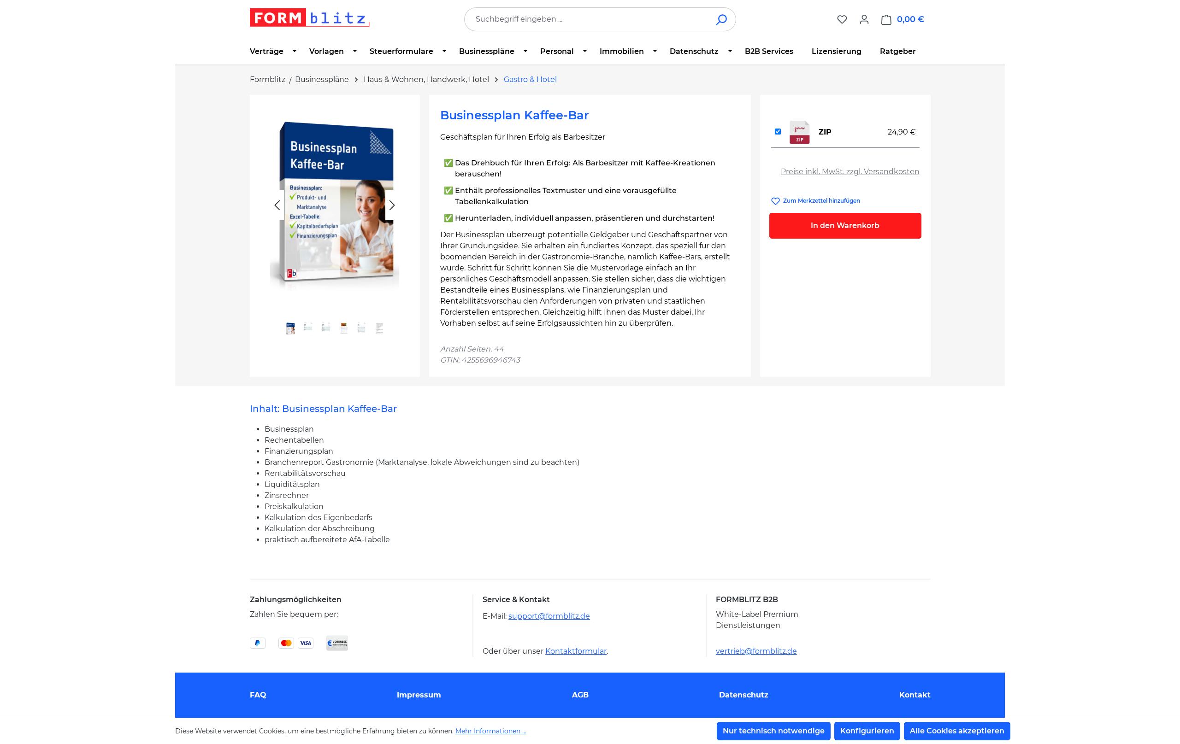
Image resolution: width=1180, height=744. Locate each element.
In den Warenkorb (845, 225)
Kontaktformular (576, 651)
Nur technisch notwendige (774, 730)
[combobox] (586, 19)
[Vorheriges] (277, 205)
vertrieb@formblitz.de (756, 651)
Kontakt (915, 695)
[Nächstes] (392, 205)
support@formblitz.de (549, 616)
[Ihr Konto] (864, 19)
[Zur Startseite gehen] (310, 17)
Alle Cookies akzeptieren (957, 730)
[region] (335, 226)
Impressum (419, 695)
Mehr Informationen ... (490, 731)
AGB (580, 695)
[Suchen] (722, 19)
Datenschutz (743, 695)
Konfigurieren (867, 730)
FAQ (258, 695)
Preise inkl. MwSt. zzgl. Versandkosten (850, 171)
